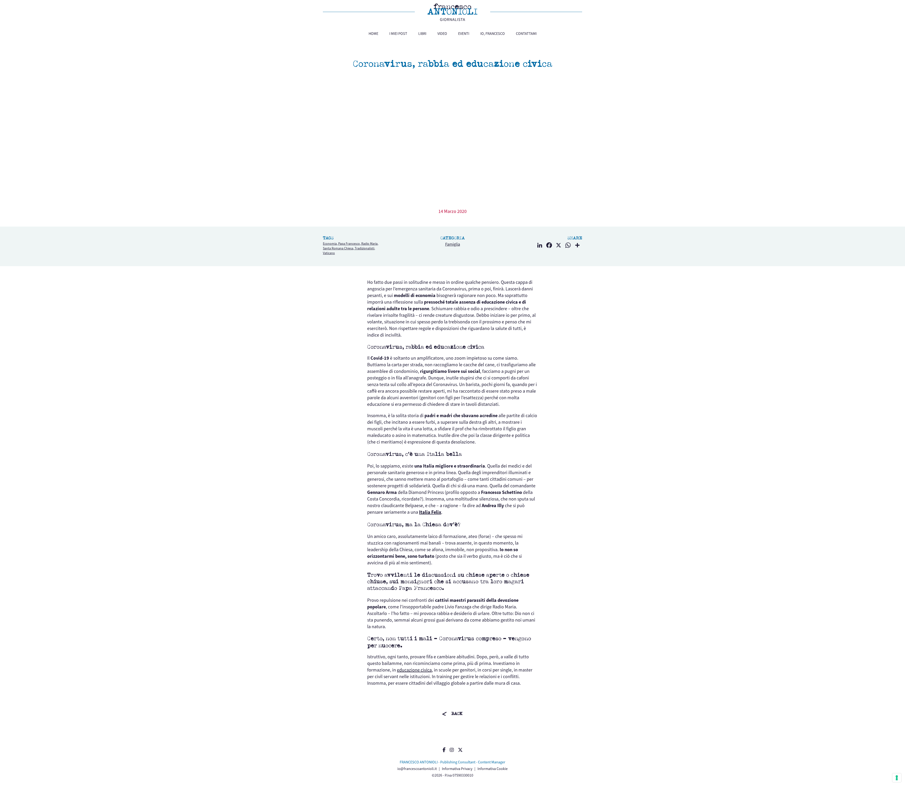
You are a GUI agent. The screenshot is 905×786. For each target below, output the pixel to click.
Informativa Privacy (457, 768)
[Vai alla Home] (452, 12)
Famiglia (452, 244)
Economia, (330, 243)
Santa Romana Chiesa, (339, 248)
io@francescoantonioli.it (417, 768)
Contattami (526, 33)
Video (442, 33)
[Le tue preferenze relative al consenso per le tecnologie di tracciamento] (896, 777)
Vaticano (329, 253)
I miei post (398, 33)
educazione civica (414, 670)
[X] (558, 245)
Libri (422, 33)
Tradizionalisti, (365, 248)
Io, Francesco (492, 33)
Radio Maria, (369, 243)
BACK (457, 713)
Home (373, 33)
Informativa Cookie (492, 768)
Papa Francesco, (349, 243)
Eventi (463, 33)
